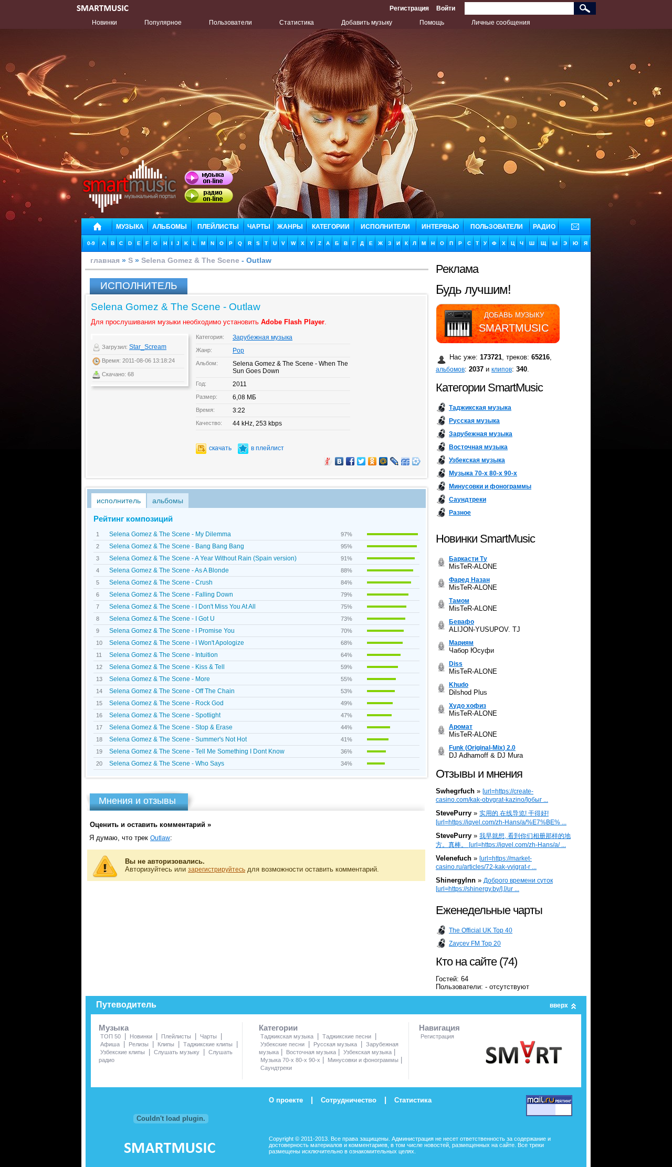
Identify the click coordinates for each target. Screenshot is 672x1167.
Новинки (104, 22)
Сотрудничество (348, 1100)
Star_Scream (147, 347)
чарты (258, 226)
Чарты (208, 1036)
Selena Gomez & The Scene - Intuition (163, 655)
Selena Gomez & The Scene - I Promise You (172, 630)
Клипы (166, 1044)
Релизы (139, 1044)
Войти (445, 8)
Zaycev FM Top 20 (475, 943)
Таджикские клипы (208, 1044)
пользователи (496, 226)
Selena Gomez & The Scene (190, 260)
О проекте (286, 1100)
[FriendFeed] (405, 461)
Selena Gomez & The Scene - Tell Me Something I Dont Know (197, 751)
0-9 (91, 243)
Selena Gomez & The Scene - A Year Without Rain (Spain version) (203, 558)
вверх (559, 1005)
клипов (501, 369)
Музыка (114, 1027)
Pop (238, 350)
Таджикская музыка (286, 1036)
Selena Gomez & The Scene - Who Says (166, 763)
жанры (290, 226)
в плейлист (267, 448)
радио (544, 226)
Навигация (439, 1027)
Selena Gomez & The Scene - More (159, 679)
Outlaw (160, 838)
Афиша (110, 1044)
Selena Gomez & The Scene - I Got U (162, 618)
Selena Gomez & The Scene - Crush (161, 582)
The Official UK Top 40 (480, 930)
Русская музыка (335, 1044)
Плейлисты (176, 1036)
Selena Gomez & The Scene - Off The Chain (172, 691)
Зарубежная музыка (262, 337)
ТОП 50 (110, 1036)
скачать (220, 448)
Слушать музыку (177, 1052)
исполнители (385, 226)
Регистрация (409, 8)
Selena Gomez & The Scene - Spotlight (164, 715)
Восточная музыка (311, 1052)
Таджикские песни (346, 1036)
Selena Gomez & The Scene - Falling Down (171, 594)
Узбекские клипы (122, 1052)
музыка (130, 226)
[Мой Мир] (383, 461)
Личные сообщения (500, 22)
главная (105, 260)
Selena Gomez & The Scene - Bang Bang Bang (176, 546)
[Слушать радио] (208, 195)
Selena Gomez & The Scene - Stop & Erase (171, 727)
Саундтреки (276, 1068)
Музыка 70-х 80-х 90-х (290, 1060)
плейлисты (218, 226)
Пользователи (230, 22)
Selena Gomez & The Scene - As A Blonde (169, 570)
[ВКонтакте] (339, 461)
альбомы (169, 226)
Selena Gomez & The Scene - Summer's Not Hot (178, 739)
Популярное (163, 22)
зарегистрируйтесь (216, 869)
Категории (278, 1027)
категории (331, 226)
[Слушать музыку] (208, 178)
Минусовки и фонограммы (363, 1060)
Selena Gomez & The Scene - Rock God (166, 703)
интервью (440, 226)
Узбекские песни (282, 1044)
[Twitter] (361, 461)
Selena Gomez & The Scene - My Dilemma (170, 534)
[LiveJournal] (394, 461)
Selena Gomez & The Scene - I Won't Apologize (176, 642)
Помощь (431, 22)
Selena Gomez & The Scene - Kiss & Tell (167, 667)
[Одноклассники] (372, 461)
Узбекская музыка (367, 1052)
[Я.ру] (328, 461)
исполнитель (119, 500)
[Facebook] (350, 461)
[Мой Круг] (416, 461)
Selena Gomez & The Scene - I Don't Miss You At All (182, 606)
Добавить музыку (366, 22)
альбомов (450, 369)
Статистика (296, 22)
